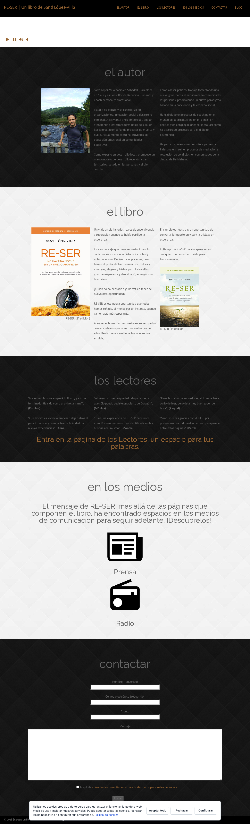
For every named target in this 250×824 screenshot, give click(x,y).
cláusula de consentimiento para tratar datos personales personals (134, 787)
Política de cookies (106, 814)
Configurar (205, 810)
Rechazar (182, 810)
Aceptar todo (157, 810)
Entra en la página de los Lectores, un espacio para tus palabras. (125, 442)
